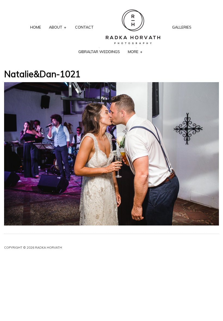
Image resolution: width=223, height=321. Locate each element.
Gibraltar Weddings (99, 51)
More (135, 51)
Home (35, 27)
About (57, 27)
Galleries (181, 27)
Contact (84, 27)
